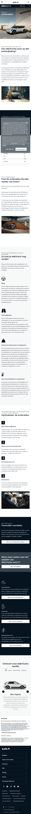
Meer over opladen (15, 566)
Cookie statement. (14, 142)
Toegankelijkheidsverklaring (18, 801)
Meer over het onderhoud (15, 621)
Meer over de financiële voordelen (16, 542)
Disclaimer (23, 795)
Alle (6, 670)
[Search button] (28, 2)
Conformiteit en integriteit (15, 793)
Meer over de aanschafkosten (15, 597)
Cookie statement (15, 795)
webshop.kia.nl (6, 123)
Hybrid (10, 670)
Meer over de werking (15, 645)
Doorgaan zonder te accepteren (23, 119)
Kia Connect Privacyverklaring (19, 798)
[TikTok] (10, 786)
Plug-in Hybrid (16, 670)
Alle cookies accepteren (21, 149)
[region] (15, 135)
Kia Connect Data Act (6, 801)
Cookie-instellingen (10, 149)
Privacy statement (6, 795)
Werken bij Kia (5, 793)
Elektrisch (23, 670)
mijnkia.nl (26, 122)
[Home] (3, 807)
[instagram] (7, 786)
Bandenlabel (4, 790)
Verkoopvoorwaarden (6, 798)
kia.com (22, 122)
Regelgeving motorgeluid (14, 790)
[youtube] (18, 786)
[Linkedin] (14, 786)
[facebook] (3, 786)
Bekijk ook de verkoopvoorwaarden (9, 732)
